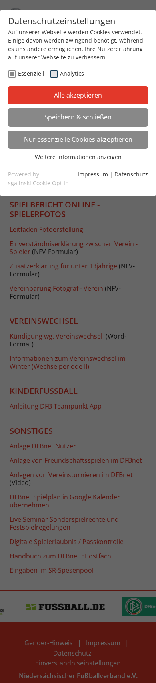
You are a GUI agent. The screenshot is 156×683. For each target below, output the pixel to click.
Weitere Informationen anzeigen (78, 156)
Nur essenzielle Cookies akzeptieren (78, 139)
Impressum (93, 174)
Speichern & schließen (78, 117)
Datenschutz (131, 174)
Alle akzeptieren (78, 95)
